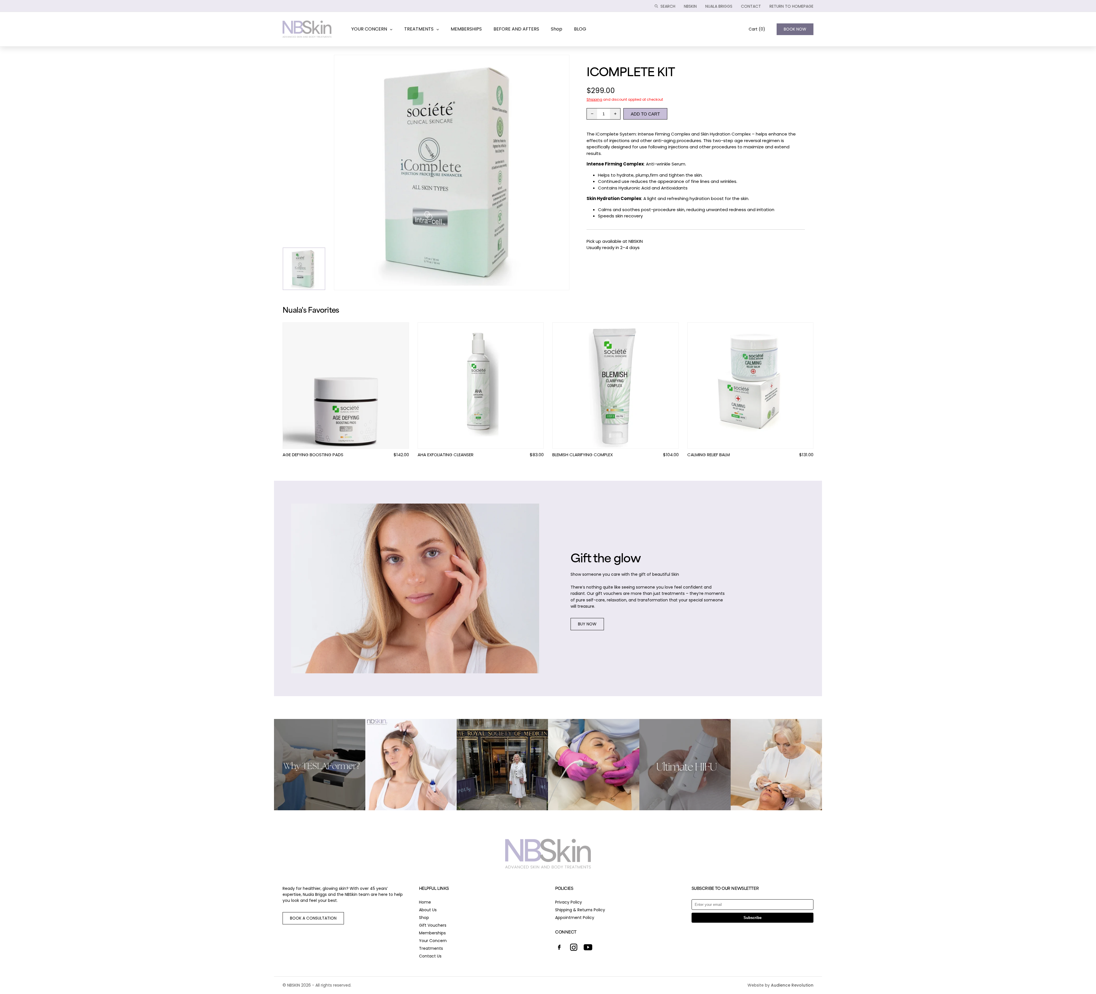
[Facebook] (559, 948)
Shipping (594, 99)
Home (425, 902)
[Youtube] (588, 948)
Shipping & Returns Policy (580, 910)
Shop (424, 917)
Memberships (432, 933)
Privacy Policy (568, 902)
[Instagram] (573, 948)
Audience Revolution (792, 985)
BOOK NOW (795, 29)
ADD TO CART (645, 114)
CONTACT (751, 6)
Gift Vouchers (432, 925)
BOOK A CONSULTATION (313, 918)
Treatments (431, 948)
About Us (428, 910)
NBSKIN (690, 6)
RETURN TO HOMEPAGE (791, 6)
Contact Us (430, 956)
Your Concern (433, 941)
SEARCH (667, 6)
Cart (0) (757, 29)
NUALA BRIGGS (718, 6)
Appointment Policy (574, 917)
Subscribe (752, 918)
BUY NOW (587, 624)
